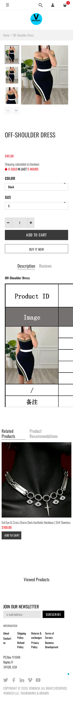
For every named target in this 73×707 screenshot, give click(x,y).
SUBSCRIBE (53, 614)
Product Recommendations (44, 433)
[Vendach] (36, 20)
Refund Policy (20, 644)
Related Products (8, 433)
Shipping (10, 164)
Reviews (45, 266)
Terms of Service (49, 635)
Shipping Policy (21, 635)
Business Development (51, 644)
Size (8, 197)
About (6, 633)
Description (26, 266)
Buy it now (36, 249)
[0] (65, 5)
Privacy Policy (35, 644)
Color (10, 178)
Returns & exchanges (36, 635)
